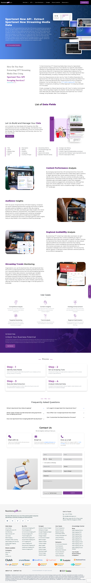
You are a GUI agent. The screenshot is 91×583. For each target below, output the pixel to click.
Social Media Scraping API (28, 539)
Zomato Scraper (43, 533)
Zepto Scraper (42, 547)
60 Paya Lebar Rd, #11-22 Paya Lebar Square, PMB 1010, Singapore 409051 (73, 519)
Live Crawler (8, 528)
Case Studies (75, 551)
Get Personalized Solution (13, 45)
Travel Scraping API (27, 535)
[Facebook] (18, 520)
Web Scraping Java (77, 534)
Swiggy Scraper (42, 535)
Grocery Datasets (59, 551)
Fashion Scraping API (27, 549)
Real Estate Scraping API (28, 537)
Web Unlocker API (10, 533)
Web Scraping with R (77, 543)
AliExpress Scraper (43, 530)
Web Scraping (8, 537)
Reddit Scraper (42, 555)
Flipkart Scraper (43, 541)
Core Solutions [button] (39, 2)
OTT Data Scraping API (68, 82)
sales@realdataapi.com (49, 442)
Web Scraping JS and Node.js (77, 548)
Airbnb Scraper (42, 549)
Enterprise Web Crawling (11, 539)
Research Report (76, 553)
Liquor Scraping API (27, 543)
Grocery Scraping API (27, 533)
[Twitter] (7, 520)
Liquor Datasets (59, 553)
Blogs (73, 528)
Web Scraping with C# (77, 545)
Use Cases (8, 535)
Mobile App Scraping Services (10, 544)
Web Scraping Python (77, 530)
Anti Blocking (8, 532)
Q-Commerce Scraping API (29, 532)
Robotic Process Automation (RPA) (60, 532)
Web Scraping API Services (12, 541)
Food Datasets (59, 546)
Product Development (61, 535)
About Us (7, 552)
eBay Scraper (42, 545)
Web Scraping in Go (77, 539)
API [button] (31, 2)
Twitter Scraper (42, 543)
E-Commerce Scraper (44, 537)
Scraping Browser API (10, 530)
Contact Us (84, 2)
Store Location (56, 2)
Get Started (10, 346)
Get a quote (10, 136)
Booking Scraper (43, 551)
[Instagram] (23, 520)
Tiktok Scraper (42, 553)
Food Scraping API (26, 530)
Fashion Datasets (59, 555)
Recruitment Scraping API (28, 545)
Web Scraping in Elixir (77, 541)
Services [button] (25, 2)
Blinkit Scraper (42, 539)
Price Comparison (59, 528)
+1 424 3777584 (68, 514)
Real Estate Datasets (60, 549)
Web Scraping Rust (77, 538)
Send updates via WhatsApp (50, 462)
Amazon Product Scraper (45, 528)
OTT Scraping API (26, 541)
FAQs (6, 554)
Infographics (75, 555)
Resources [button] (65, 2)
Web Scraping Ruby (77, 536)
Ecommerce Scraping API (28, 528)
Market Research (59, 530)
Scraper (48, 2)
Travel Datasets (59, 548)
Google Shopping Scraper (45, 532)
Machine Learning (59, 539)
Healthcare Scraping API (28, 547)
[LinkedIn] (13, 520)
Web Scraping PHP (77, 532)
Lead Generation (59, 537)
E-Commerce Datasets (61, 544)
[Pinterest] (28, 520)
